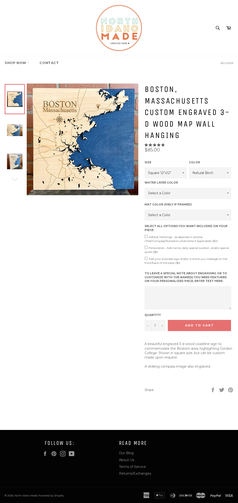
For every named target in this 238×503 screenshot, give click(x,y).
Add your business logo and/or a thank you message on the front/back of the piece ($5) (186, 261)
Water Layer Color (161, 182)
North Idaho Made (25, 495)
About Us (126, 460)
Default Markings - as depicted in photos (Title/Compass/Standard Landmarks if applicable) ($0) (181, 239)
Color (194, 162)
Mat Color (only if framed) (168, 204)
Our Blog (126, 453)
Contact (49, 63)
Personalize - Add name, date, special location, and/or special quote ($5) (187, 250)
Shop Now (16, 63)
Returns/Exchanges (135, 473)
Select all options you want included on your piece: (186, 228)
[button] (155, 145)
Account (227, 63)
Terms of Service (132, 467)
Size (148, 162)
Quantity (153, 315)
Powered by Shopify (51, 495)
